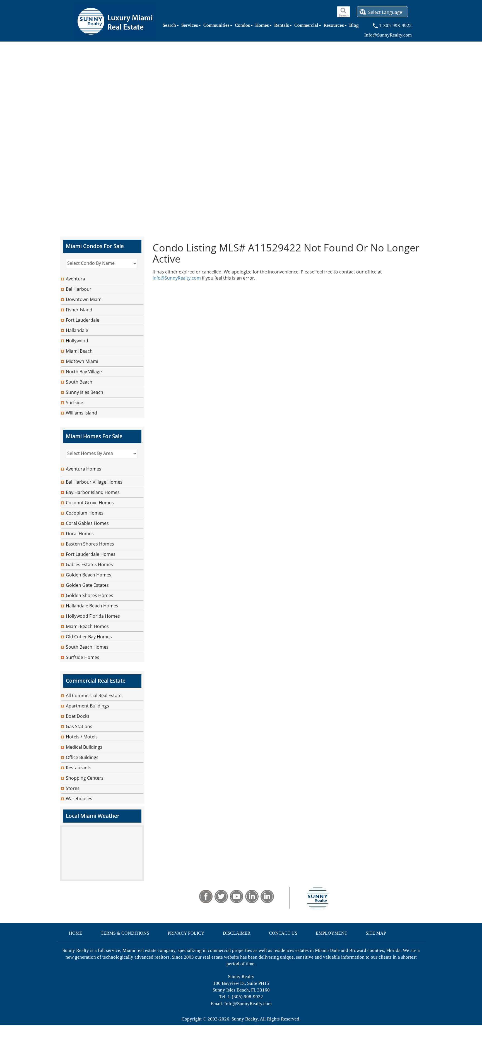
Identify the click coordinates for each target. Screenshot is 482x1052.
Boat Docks (78, 716)
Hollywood (77, 341)
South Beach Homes (87, 647)
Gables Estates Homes (89, 564)
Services (189, 26)
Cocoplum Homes (84, 513)
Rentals (281, 26)
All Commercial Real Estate (94, 695)
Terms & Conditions (125, 933)
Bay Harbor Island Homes (93, 492)
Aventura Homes (83, 469)
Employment (331, 933)
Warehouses (79, 799)
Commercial (306, 26)
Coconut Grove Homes (90, 503)
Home (75, 933)
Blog (354, 26)
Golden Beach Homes (88, 575)
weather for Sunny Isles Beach (102, 878)
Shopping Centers (84, 778)
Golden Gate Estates (87, 585)
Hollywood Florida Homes (93, 616)
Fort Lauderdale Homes (90, 554)
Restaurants (78, 768)
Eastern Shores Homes (90, 544)
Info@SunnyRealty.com (177, 278)
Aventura (75, 279)
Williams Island (81, 413)
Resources (334, 26)
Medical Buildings (84, 747)
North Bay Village (84, 372)
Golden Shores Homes (89, 595)
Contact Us (283, 933)
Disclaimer (236, 933)
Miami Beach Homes (87, 626)
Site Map (376, 933)
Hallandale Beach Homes (92, 606)
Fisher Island (79, 310)
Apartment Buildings (87, 706)
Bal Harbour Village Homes (94, 482)
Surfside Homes (82, 657)
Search (169, 26)
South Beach (79, 382)
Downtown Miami (84, 299)
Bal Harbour (78, 289)
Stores (72, 788)
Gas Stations (79, 726)
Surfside (74, 402)
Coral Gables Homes (87, 523)
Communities (216, 26)
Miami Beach (79, 351)
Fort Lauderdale (82, 320)
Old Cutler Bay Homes (89, 637)
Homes (262, 26)
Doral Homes (80, 533)
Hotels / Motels (82, 737)
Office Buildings (82, 757)
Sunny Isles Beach (84, 392)
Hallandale (77, 330)
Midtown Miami (82, 361)
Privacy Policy (186, 933)
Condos (242, 26)
